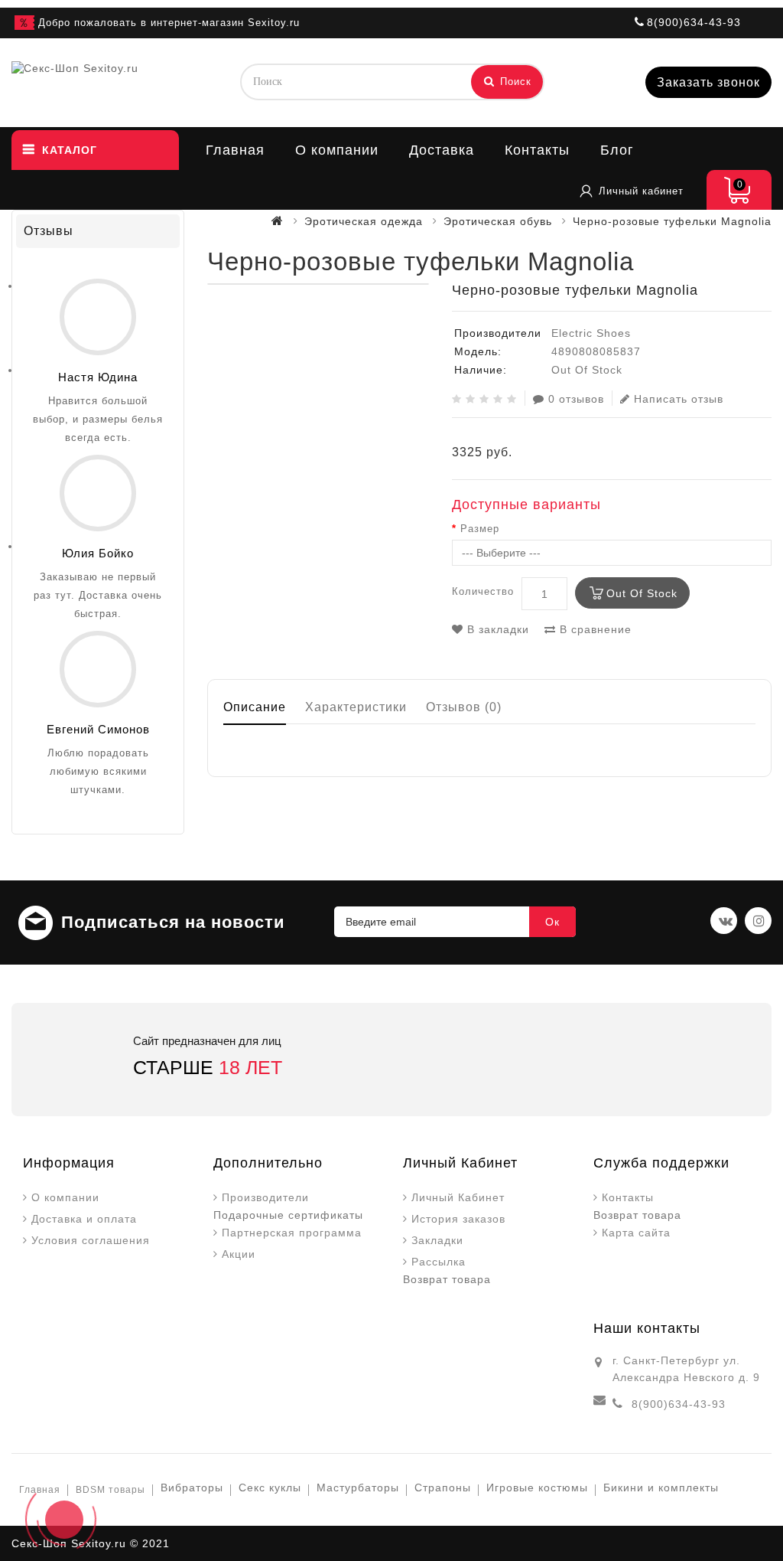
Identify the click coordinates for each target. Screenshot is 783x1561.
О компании (337, 150)
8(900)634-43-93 (679, 1404)
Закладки (437, 1240)
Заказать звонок (708, 82)
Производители (265, 1197)
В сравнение (594, 629)
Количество (483, 591)
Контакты (537, 150)
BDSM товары (110, 1489)
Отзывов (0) (464, 707)
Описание (254, 707)
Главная (235, 150)
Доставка (441, 150)
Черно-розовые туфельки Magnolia (672, 221)
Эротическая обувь (497, 221)
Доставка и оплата (84, 1219)
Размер (479, 528)
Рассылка (438, 1262)
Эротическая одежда (363, 221)
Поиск (513, 81)
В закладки (496, 629)
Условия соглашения (90, 1240)
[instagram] (758, 920)
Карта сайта (636, 1232)
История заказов (458, 1219)
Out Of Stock (641, 593)
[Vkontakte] (723, 920)
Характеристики (356, 707)
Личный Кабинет (458, 1197)
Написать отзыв (678, 399)
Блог (617, 150)
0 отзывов (576, 399)
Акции (238, 1254)
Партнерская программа (292, 1232)
